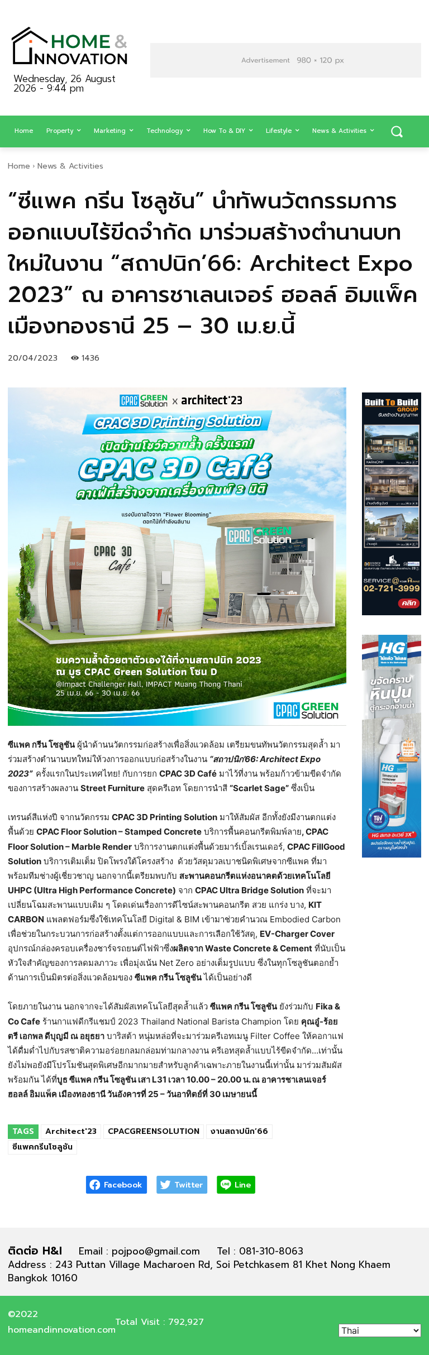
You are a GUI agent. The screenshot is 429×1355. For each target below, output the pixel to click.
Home (19, 166)
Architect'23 (71, 1131)
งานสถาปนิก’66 (239, 1131)
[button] (396, 132)
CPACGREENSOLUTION (153, 1131)
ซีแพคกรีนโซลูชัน (42, 1147)
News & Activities (70, 166)
